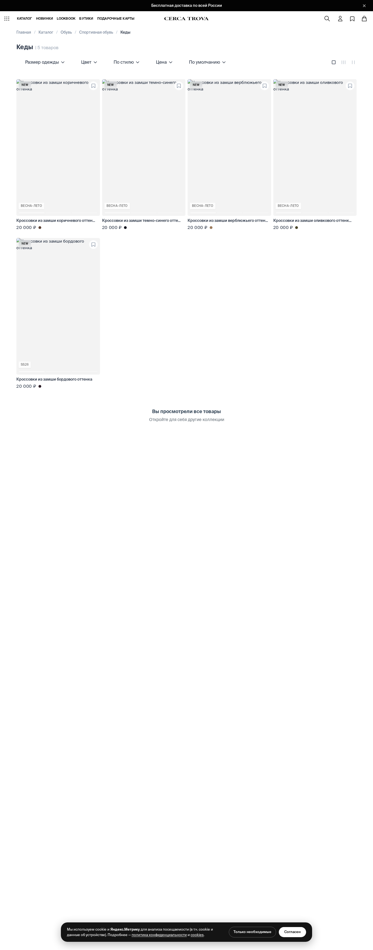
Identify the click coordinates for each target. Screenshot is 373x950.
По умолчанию (204, 62)
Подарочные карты (116, 18)
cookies (197, 935)
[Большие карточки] (353, 62)
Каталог (46, 32)
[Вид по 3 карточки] (343, 62)
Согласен (292, 932)
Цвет (86, 62)
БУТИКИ (86, 18)
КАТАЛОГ (24, 18)
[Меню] (7, 18)
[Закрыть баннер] (364, 5)
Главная (23, 32)
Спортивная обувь (96, 32)
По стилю (124, 62)
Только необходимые (252, 932)
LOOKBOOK (66, 18)
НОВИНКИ (44, 18)
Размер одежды (42, 62)
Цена (161, 62)
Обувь (66, 32)
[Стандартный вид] (334, 62)
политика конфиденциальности (159, 935)
